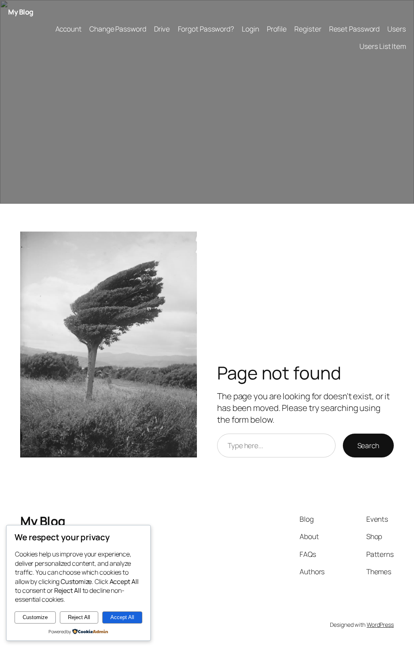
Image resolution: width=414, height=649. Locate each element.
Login (250, 29)
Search (368, 445)
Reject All (79, 617)
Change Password (117, 29)
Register (307, 29)
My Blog (21, 12)
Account (68, 29)
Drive (162, 29)
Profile (277, 29)
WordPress (380, 624)
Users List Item (382, 46)
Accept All (122, 617)
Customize (35, 617)
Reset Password (354, 29)
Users (396, 29)
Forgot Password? (206, 29)
